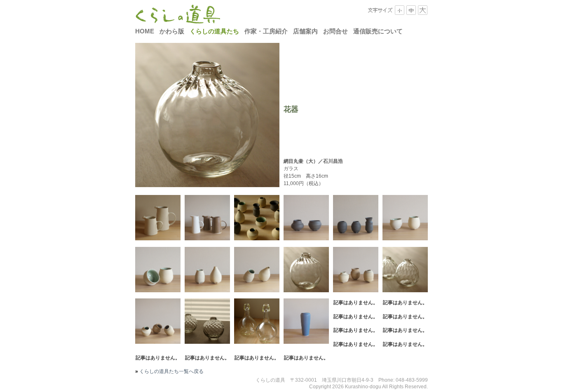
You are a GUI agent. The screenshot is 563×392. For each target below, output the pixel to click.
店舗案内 (305, 31)
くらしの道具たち (214, 31)
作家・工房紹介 (266, 31)
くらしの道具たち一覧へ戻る (171, 371)
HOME (144, 31)
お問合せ (335, 31)
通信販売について (378, 31)
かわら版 (172, 31)
